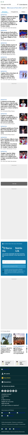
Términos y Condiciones (13, 270)
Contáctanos (5, 396)
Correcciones (22, 424)
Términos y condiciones (17, 422)
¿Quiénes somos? (6, 394)
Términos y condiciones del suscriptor (9, 424)
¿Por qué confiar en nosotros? (10, 405)
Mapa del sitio (5, 403)
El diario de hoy (5, 399)
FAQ (2, 398)
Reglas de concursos (7, 401)
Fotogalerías (5, 331)
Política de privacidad (6, 422)
